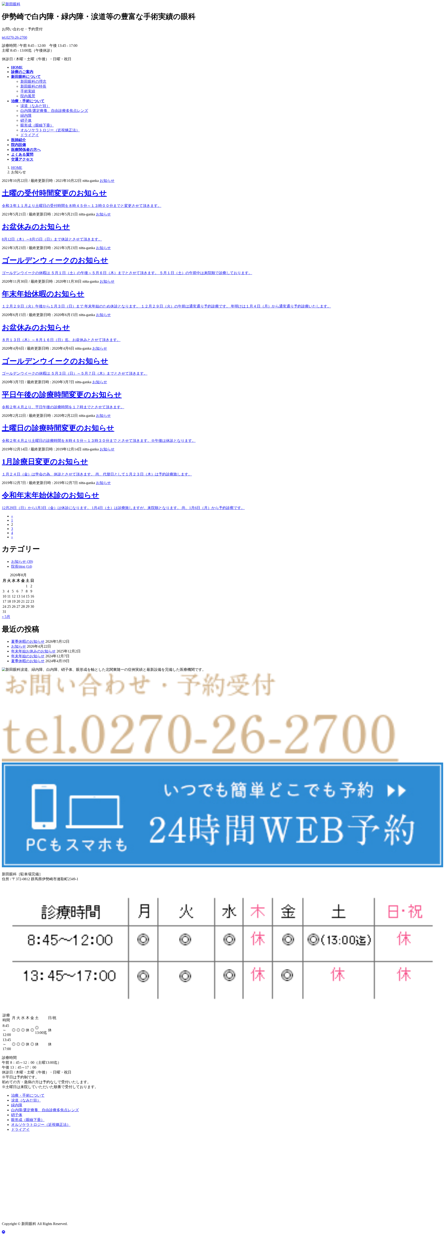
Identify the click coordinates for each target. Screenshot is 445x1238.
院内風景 (27, 96)
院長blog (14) (21, 566)
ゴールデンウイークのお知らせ (55, 361)
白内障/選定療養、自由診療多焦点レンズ (54, 111)
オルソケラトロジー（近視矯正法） (50, 130)
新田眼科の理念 (33, 81)
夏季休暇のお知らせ (27, 641)
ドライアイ (29, 135)
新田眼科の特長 (33, 86)
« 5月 (6, 617)
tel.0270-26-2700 (14, 37)
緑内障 (26, 115)
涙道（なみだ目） (35, 106)
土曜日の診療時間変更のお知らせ (58, 428)
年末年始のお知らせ (27, 656)
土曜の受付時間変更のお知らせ (54, 193)
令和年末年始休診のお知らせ (50, 495)
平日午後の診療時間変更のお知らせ (62, 394)
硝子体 (26, 120)
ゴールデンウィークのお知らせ (55, 260)
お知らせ (107, 181)
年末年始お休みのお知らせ (33, 651)
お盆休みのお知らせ (36, 226)
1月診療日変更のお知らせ (45, 461)
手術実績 (27, 91)
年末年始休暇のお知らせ (43, 294)
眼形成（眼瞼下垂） (37, 125)
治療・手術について (27, 1095)
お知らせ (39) (22, 562)
